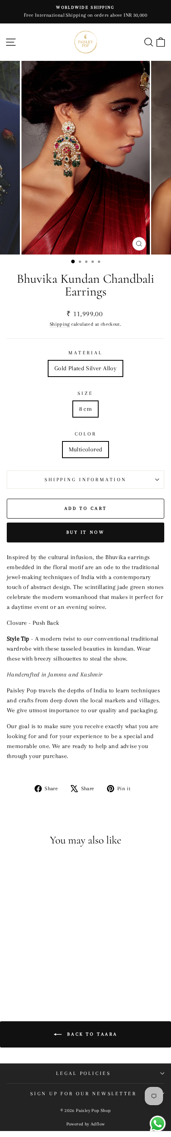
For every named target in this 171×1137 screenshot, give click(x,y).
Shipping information (85, 479)
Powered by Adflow (85, 1124)
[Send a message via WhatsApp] (157, 1123)
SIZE (85, 393)
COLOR (86, 434)
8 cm (85, 408)
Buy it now (85, 532)
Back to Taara (91, 1034)
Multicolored (86, 449)
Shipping (60, 324)
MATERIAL (85, 353)
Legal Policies (83, 1073)
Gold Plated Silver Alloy (85, 368)
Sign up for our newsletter (83, 1093)
